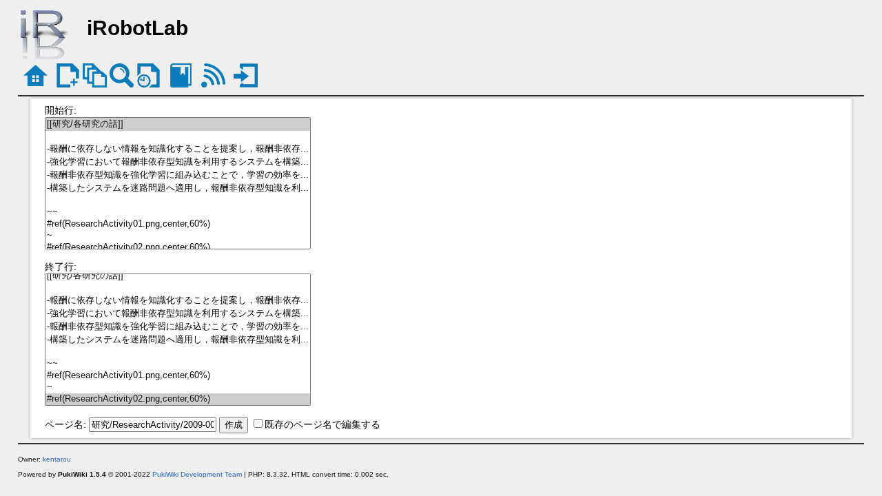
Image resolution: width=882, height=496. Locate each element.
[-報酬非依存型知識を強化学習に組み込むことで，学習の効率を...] (177, 175)
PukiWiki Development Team (197, 474)
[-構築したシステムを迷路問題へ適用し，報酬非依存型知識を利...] (177, 188)
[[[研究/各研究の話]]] (177, 124)
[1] (177, 137)
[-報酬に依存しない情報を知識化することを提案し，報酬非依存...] (177, 149)
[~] (177, 236)
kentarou (57, 459)
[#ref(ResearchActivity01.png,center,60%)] (177, 224)
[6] (177, 201)
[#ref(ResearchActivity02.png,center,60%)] (177, 248)
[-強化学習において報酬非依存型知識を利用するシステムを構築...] (177, 162)
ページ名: (65, 424)
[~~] (177, 212)
